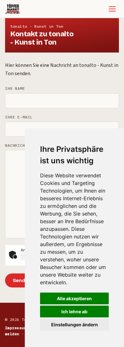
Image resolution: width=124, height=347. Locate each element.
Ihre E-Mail (18, 117)
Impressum (15, 327)
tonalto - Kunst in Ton (36, 26)
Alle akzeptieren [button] (74, 298)
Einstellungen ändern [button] (74, 324)
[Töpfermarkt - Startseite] (13, 9)
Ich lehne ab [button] (74, 311)
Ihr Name (15, 88)
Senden (22, 280)
